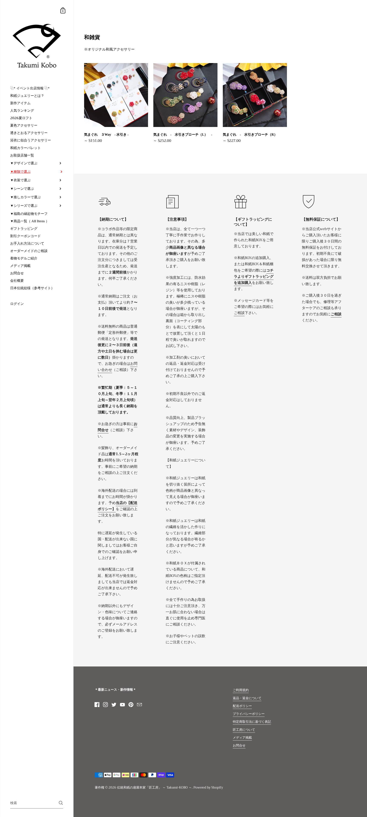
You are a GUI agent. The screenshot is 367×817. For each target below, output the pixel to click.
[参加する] (61, 803)
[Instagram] (105, 704)
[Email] (139, 704)
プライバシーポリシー (249, 714)
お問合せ (239, 745)
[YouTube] (122, 704)
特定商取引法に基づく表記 (252, 721)
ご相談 (239, 313)
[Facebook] (97, 704)
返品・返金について (247, 698)
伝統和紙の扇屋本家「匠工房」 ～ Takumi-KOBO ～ (154, 787)
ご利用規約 (241, 690)
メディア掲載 (242, 737)
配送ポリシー (242, 706)
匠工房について (244, 729)
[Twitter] (114, 704)
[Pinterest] (131, 704)
